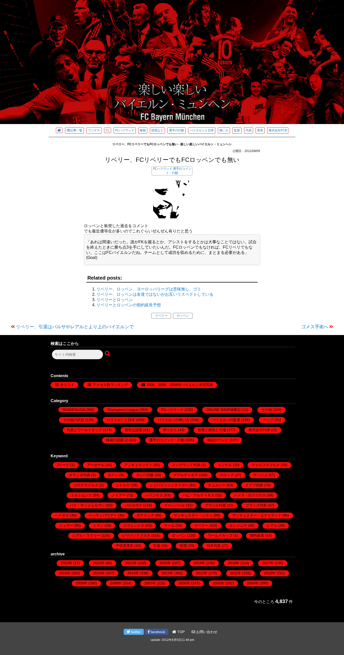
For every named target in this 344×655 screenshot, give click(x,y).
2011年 (235, 573)
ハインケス (154, 495)
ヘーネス (62, 515)
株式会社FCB (278, 130)
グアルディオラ (185, 475)
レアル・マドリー (86, 535)
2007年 (150, 583)
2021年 (131, 563)
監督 (237, 130)
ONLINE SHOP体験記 (223, 410)
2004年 (253, 583)
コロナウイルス (86, 485)
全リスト (67, 385)
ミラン (98, 525)
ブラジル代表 (215, 505)
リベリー (161, 315)
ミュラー (66, 525)
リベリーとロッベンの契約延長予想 (128, 305)
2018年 (233, 563)
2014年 (133, 573)
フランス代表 (256, 505)
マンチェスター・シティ (193, 515)
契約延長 (257, 535)
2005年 (218, 583)
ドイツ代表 (254, 485)
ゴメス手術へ (314, 326)
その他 (266, 410)
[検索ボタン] (108, 354)
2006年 (184, 583)
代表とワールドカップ (84, 430)
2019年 (199, 563)
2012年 (202, 573)
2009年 (81, 583)
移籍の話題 (115, 440)
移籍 (143, 130)
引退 (156, 546)
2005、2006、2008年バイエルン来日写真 (180, 385)
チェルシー (217, 485)
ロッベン (183, 315)
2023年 (66, 563)
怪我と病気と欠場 (212, 430)
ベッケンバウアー (103, 515)
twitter (135, 632)
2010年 (270, 573)
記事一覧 (76, 130)
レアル (272, 525)
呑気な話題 (133, 430)
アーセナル (96, 465)
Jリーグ (63, 465)
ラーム (169, 525)
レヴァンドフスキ (136, 535)
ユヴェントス (133, 525)
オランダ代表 (79, 475)
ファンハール (174, 505)
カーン (113, 475)
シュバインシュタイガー (169, 485)
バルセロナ (133, 505)
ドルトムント (81, 495)
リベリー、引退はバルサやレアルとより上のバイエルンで (75, 326)
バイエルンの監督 (226, 420)
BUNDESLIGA (73, 410)
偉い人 (223, 130)
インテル (225, 465)
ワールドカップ (220, 535)
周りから (170, 430)
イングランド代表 (186, 465)
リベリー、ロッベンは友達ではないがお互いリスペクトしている (154, 294)
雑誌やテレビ (217, 440)
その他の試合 (73, 420)
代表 (249, 130)
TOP (180, 632)
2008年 (116, 583)
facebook (157, 632)
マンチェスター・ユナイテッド (257, 515)
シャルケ (123, 485)
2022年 (99, 563)
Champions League (123, 410)
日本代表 (214, 546)
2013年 (167, 573)
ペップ (268, 420)
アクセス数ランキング (110, 385)
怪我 (183, 546)
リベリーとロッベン (114, 299)
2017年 (268, 563)
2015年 (99, 573)
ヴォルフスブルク (266, 465)
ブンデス (94, 130)
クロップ (227, 475)
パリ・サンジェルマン (87, 505)
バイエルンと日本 (202, 130)
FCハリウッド (124, 130)
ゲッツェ (260, 475)
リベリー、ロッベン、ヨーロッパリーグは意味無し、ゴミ (148, 289)
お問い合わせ (206, 632)
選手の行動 (176, 130)
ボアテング (145, 515)
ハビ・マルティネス (198, 495)
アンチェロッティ (138, 465)
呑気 (260, 130)
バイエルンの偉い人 (173, 420)
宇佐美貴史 (124, 546)
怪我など (157, 130)
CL (108, 130)
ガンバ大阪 (145, 475)
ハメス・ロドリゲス (250, 495)
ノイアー (119, 495)
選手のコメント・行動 (167, 440)
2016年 (65, 573)
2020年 (165, 563)
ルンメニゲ (238, 525)
